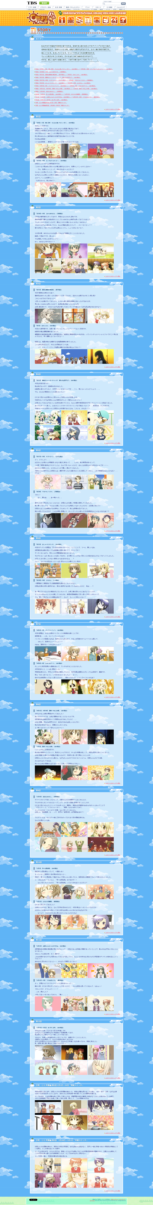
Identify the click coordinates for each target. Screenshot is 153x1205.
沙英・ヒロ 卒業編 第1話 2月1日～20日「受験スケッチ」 (51, 102)
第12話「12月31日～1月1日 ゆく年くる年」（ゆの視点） (51, 100)
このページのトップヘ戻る (112, 109)
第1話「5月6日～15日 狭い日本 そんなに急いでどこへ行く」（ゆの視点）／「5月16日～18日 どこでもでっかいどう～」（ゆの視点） (74, 69)
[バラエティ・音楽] (45, 7)
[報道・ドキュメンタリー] (73, 7)
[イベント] (107, 9)
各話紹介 (88, 21)
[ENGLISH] (42, 9)
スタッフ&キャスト (70, 21)
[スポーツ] (98, 7)
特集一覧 (123, 21)
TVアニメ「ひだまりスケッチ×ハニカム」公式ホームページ (42, 18)
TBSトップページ (114, 1199)
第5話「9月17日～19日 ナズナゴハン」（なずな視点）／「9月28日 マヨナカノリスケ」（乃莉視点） (64, 80)
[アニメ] (87, 7)
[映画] (101, 9)
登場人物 (96, 21)
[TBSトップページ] (32, 2)
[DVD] (114, 9)
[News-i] (68, 9)
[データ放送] (94, 9)
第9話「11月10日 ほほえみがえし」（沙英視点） (49, 91)
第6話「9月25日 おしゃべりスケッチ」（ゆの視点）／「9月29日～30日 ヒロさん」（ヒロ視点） (63, 83)
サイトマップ (122, 1199)
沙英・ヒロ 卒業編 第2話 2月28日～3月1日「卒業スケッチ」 (52, 105)
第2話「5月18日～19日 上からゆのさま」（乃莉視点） (51, 72)
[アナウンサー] (76, 9)
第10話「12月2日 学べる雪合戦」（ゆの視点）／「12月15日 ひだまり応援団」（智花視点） (61, 94)
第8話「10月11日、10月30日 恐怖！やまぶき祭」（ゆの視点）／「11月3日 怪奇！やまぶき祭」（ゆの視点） (66, 88)
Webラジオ (114, 21)
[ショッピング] (120, 7)
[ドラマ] (32, 7)
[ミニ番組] (109, 7)
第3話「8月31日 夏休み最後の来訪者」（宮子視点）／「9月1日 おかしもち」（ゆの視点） (61, 74)
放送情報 (79, 21)
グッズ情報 (105, 21)
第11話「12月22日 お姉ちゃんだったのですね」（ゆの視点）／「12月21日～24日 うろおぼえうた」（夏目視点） (67, 97)
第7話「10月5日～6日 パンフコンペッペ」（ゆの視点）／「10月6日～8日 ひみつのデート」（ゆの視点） (65, 86)
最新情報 (62, 21)
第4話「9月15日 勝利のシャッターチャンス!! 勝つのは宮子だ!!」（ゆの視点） (58, 77)
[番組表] (44, 3)
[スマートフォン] (85, 9)
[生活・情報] (58, 7)
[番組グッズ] (122, 9)
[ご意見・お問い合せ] (32, 9)
